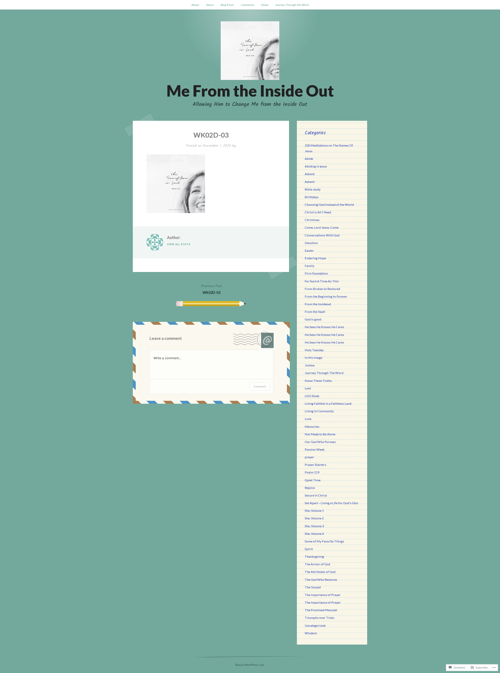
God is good (313, 319)
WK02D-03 (211, 289)
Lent (308, 388)
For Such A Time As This (322, 281)
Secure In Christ (316, 495)
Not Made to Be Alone (320, 434)
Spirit (309, 549)
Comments (247, 4)
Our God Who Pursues (320, 442)
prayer (309, 457)
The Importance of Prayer (323, 595)
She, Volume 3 (314, 526)
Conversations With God (322, 235)
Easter (309, 250)
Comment (260, 386)
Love (308, 419)
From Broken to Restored (322, 289)
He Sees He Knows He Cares (324, 327)
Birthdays (312, 197)
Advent (310, 174)
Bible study (313, 189)
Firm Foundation (316, 273)
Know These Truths (318, 380)
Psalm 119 (312, 472)
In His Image (313, 357)
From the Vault (315, 311)
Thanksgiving (314, 556)
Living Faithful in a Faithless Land (328, 403)
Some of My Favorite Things (324, 541)
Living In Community (319, 411)
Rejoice (310, 488)
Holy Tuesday (314, 350)
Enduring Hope (315, 258)
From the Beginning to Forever (326, 296)
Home (264, 4)
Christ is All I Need (318, 212)
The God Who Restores (321, 579)
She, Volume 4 (314, 533)
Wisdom (311, 633)
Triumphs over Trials (319, 617)
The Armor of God (317, 564)
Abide (309, 158)
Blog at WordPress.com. (250, 664)
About (195, 4)
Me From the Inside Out (250, 90)
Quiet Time (313, 480)
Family (309, 266)
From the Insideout (318, 304)
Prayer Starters (315, 464)
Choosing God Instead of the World (329, 204)
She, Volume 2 (314, 518)
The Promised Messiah (321, 610)
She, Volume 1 (314, 510)
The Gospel (313, 587)
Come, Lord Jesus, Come (321, 227)
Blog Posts (227, 4)
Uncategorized (315, 625)
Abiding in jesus (316, 166)
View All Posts (178, 244)
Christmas (312, 220)
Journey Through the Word (292, 4)
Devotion (311, 243)
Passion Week (315, 449)
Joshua (309, 365)
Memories (312, 426)
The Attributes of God (320, 572)
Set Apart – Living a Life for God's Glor (331, 503)
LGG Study (312, 396)
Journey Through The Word (324, 373)
